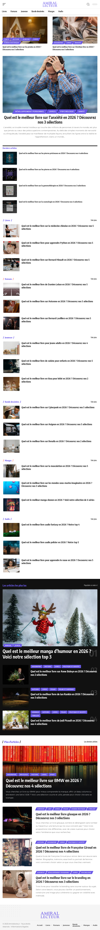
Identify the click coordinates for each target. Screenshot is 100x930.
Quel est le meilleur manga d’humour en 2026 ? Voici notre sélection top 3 (47, 654)
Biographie (58, 43)
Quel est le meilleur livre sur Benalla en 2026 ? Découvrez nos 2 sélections (56, 441)
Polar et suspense (66, 689)
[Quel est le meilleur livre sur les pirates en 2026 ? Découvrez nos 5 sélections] (25, 30)
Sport (52, 774)
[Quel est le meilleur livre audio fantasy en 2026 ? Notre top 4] (11, 530)
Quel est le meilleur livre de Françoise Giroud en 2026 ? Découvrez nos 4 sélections (66, 849)
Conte (6, 39)
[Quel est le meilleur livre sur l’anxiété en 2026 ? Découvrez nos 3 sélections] (50, 84)
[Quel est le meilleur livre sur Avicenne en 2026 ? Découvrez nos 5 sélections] (11, 306)
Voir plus (94, 220)
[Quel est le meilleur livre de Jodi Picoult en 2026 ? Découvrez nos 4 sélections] (16, 720)
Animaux (35, 712)
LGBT (50, 809)
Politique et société (71, 666)
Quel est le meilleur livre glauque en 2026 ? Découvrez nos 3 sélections (63, 816)
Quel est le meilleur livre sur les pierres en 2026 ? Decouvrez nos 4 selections (49, 169)
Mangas (8, 460)
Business (41, 872)
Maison (78, 43)
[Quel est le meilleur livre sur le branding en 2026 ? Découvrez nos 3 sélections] (17, 884)
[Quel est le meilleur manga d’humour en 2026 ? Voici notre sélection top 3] (50, 617)
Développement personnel (29, 111)
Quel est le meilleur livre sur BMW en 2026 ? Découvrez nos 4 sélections (44, 783)
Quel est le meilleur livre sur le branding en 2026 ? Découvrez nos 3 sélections (63, 879)
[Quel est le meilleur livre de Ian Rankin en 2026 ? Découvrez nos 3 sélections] (16, 697)
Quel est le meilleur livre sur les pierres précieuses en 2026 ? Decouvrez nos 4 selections (53, 153)
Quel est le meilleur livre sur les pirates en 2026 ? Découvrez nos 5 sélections (22, 48)
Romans (8, 279)
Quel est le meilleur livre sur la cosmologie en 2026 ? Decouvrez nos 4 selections (50, 202)
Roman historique (11, 43)
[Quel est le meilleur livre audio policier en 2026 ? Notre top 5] (11, 548)
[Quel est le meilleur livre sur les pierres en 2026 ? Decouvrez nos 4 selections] (10, 174)
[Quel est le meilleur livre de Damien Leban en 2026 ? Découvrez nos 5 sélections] (11, 289)
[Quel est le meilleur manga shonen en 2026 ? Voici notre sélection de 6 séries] (11, 504)
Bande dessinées (12, 402)
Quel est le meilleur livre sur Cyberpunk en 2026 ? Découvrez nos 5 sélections (57, 407)
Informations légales (19, 927)
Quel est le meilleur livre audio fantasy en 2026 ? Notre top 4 (50, 524)
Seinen (17, 645)
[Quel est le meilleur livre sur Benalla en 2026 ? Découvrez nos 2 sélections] (11, 446)
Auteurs (35, 689)
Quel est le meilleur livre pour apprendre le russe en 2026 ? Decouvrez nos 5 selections (57, 562)
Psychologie (67, 111)
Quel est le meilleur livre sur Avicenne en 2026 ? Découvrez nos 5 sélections (57, 301)
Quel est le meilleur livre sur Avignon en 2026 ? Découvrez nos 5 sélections (56, 424)
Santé (82, 111)
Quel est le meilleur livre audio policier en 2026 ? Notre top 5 (50, 542)
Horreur (40, 809)
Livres (35, 39)
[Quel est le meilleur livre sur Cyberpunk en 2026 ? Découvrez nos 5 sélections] (11, 412)
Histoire (16, 39)
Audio (7, 519)
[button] (5, 4)
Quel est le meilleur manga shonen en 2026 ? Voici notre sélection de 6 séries (57, 499)
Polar (53, 689)
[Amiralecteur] (50, 4)
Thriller (35, 715)
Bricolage (24, 774)
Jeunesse (26, 39)
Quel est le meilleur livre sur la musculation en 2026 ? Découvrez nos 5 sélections (54, 467)
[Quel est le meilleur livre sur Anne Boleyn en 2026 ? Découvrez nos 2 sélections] (16, 674)
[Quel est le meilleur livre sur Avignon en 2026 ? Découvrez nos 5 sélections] (11, 429)
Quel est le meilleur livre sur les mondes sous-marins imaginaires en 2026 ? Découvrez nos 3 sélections (56, 484)
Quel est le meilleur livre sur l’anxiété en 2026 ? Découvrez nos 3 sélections (50, 120)
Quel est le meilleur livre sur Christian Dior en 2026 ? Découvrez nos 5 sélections (73, 48)
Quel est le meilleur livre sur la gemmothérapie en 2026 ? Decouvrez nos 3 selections (52, 185)
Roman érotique (78, 809)
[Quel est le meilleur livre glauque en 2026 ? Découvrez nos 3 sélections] (17, 821)
